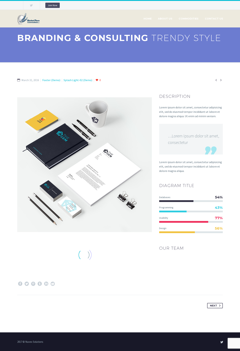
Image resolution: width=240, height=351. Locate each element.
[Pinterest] (33, 284)
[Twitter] (31, 5)
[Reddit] (53, 284)
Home (148, 18)
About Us (165, 18)
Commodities (189, 18)
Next (213, 305)
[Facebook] (20, 284)
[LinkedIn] (46, 284)
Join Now (52, 5)
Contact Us (214, 18)
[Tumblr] (40, 284)
